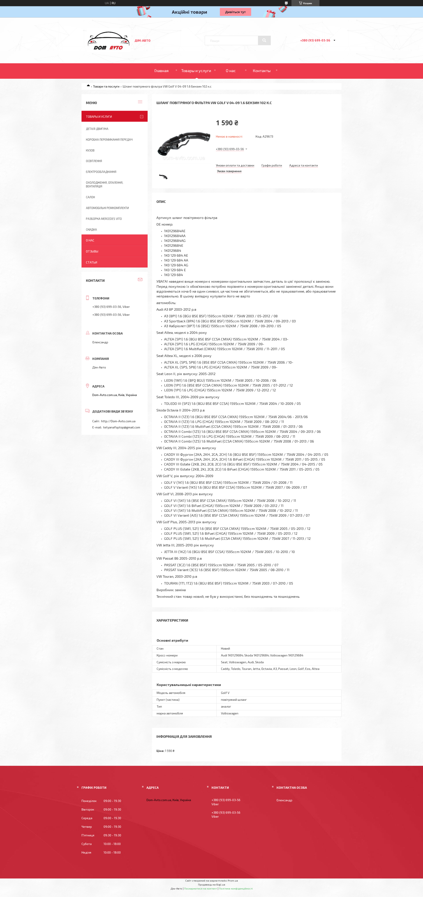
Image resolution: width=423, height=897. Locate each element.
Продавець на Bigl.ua (211, 884)
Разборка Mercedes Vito (104, 219)
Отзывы (92, 251)
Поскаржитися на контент (200, 888)
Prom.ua (233, 880)
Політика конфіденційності (236, 888)
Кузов (90, 150)
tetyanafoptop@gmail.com (121, 427)
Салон (90, 197)
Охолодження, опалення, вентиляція (104, 184)
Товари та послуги (106, 86)
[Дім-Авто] (109, 51)
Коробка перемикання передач (109, 139)
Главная (161, 70)
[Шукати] (264, 40)
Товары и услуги (196, 70)
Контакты (262, 70)
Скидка (91, 229)
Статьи (91, 262)
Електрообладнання (101, 172)
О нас (231, 70)
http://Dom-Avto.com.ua (118, 421)
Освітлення (94, 161)
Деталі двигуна (97, 129)
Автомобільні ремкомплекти (107, 208)
